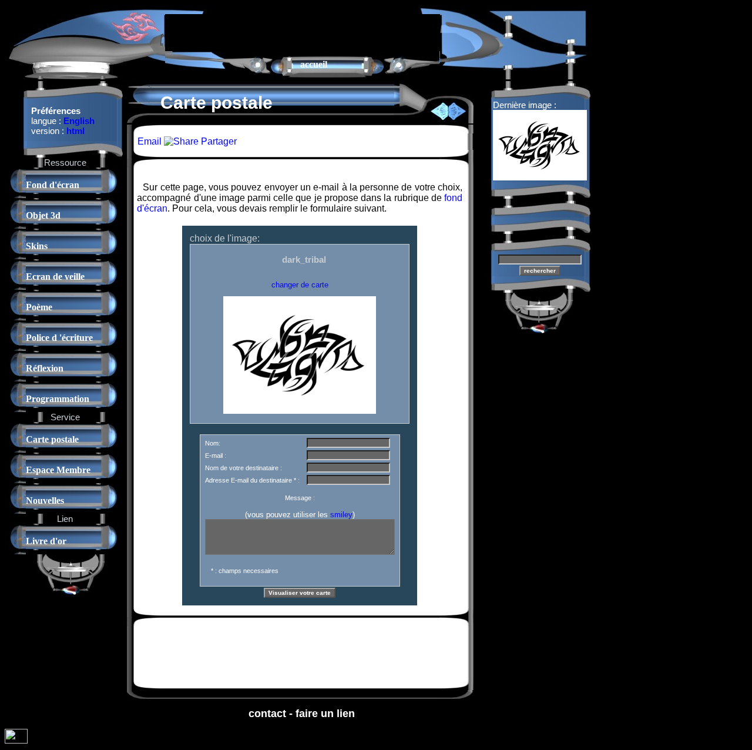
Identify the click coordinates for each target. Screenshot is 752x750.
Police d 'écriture (59, 338)
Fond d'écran (52, 185)
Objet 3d (43, 215)
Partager (218, 141)
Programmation (57, 399)
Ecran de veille (55, 277)
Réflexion (44, 368)
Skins (37, 246)
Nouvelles (45, 500)
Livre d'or (46, 541)
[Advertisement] (302, 31)
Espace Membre (58, 470)
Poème (39, 307)
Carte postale (52, 439)
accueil (313, 64)
